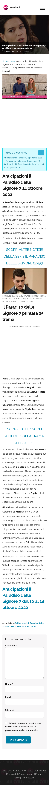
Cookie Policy (25, 774)
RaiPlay (20, 626)
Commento (11, 645)
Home (5, 61)
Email (8, 697)
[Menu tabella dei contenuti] (41, 152)
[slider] (24, 96)
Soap (27, 626)
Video (33, 626)
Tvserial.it (12, 7)
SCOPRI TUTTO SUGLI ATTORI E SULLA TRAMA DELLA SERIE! (24, 436)
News (12, 61)
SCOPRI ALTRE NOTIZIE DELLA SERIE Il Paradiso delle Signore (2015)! (24, 256)
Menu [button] (42, 8)
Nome (9, 684)
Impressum (28, 777)
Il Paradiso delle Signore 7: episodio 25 (22, 161)
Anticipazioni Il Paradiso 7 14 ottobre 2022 (23, 158)
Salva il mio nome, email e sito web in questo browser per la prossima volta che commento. (23, 726)
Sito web (9, 710)
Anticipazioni (21, 623)
